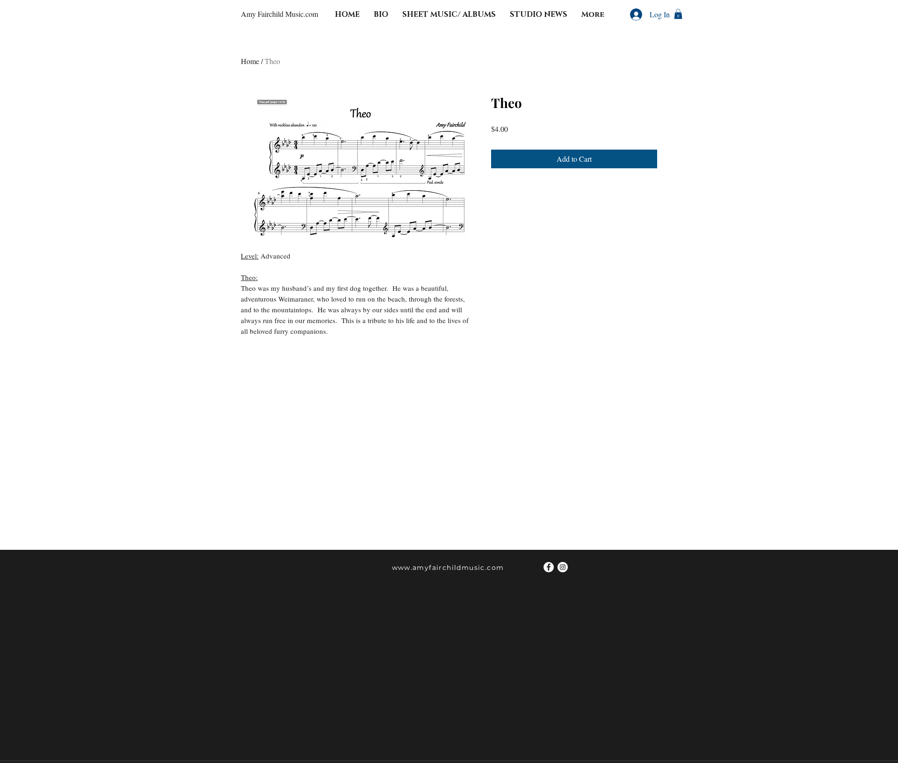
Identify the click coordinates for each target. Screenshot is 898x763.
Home (250, 61)
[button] (678, 14)
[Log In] (634, 14)
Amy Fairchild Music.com (279, 14)
